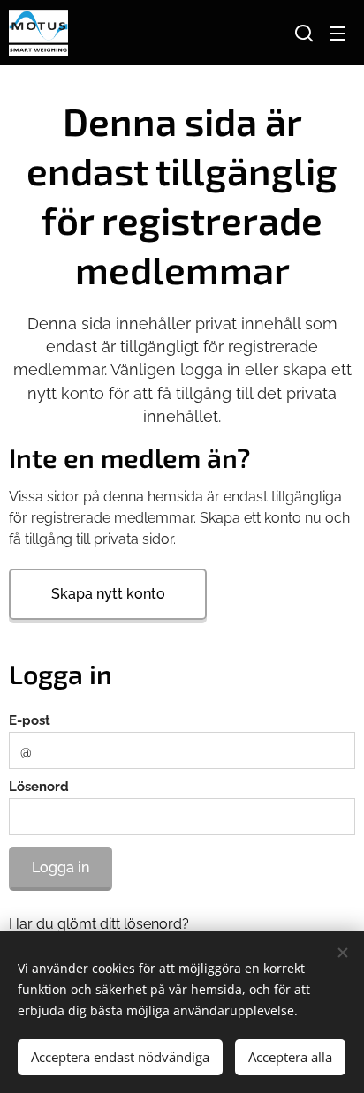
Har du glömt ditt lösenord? (99, 924)
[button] (302, 33)
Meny (337, 32)
